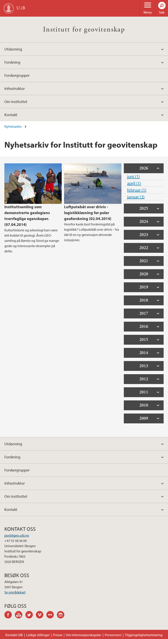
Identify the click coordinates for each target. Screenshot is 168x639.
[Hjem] (9, 8)
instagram (62, 615)
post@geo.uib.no (16, 535)
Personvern (113, 635)
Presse (57, 635)
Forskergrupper (17, 75)
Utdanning (13, 49)
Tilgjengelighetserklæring (144, 635)
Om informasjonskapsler (83, 635)
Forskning (12, 62)
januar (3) (136, 196)
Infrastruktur (14, 88)
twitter (30, 615)
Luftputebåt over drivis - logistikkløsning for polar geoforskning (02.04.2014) (87, 212)
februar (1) (136, 190)
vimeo (41, 615)
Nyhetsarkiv (13, 126)
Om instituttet (15, 101)
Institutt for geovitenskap (84, 29)
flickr (51, 615)
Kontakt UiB (14, 635)
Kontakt (10, 114)
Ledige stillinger (38, 635)
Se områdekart (15, 592)
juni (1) (133, 176)
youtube (20, 615)
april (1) (134, 183)
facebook (9, 615)
